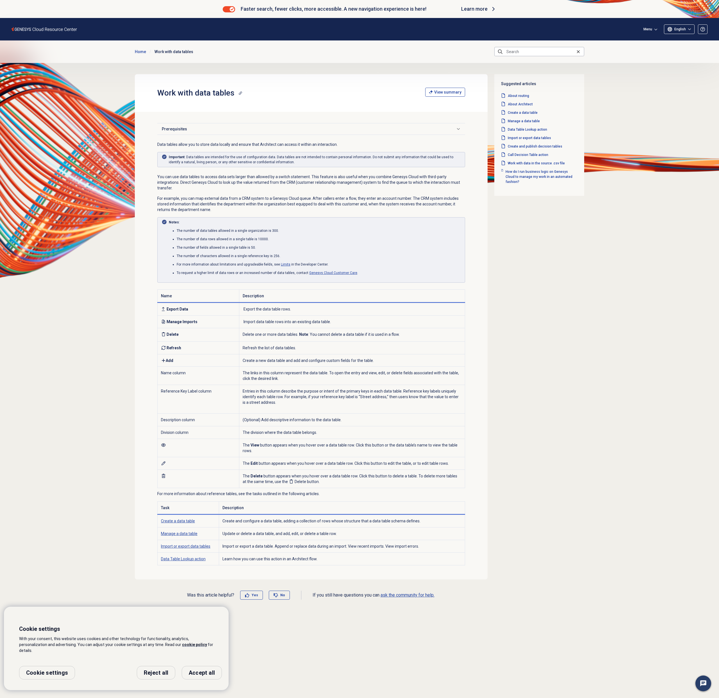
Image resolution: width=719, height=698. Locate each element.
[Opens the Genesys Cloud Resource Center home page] (45, 29)
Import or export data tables (185, 546)
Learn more (474, 9)
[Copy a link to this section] (240, 93)
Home (140, 51)
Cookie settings (47, 672)
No (282, 595)
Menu (647, 29)
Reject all (156, 672)
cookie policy (194, 644)
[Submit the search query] (500, 51)
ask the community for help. (407, 595)
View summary (447, 92)
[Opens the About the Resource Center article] (702, 29)
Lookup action (183, 559)
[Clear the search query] (578, 51)
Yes (255, 595)
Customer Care (333, 273)
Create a (178, 521)
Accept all (202, 672)
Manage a (179, 533)
